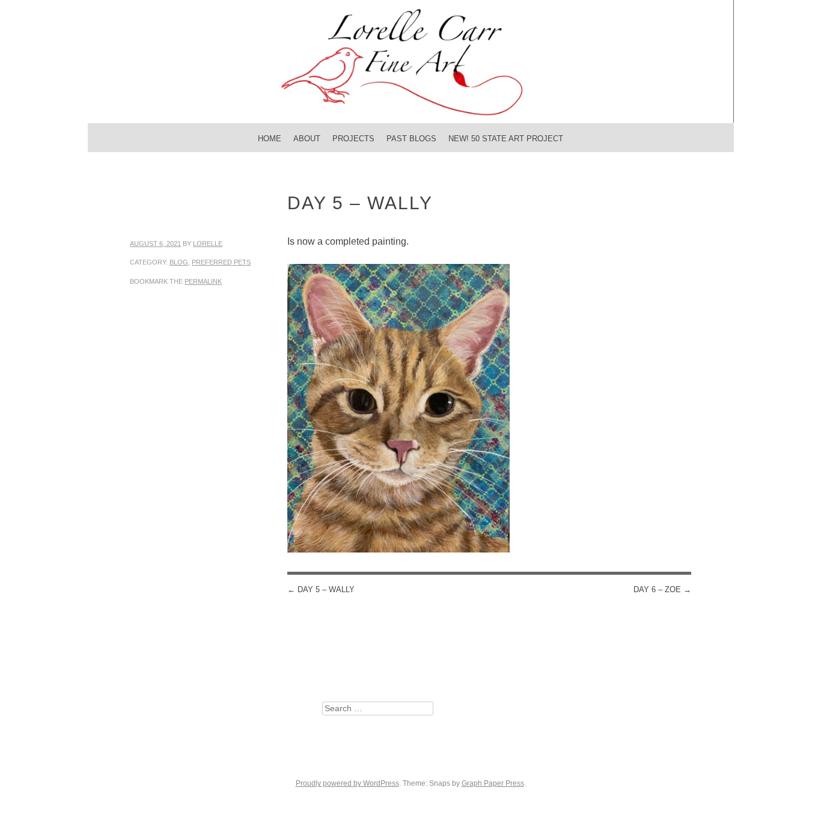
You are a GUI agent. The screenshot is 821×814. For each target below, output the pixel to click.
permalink (203, 281)
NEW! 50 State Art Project (505, 138)
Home (269, 138)
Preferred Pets (221, 262)
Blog (178, 262)
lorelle (207, 243)
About (306, 138)
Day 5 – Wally (321, 589)
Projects (353, 138)
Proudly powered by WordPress (347, 783)
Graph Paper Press (493, 783)
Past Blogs (411, 138)
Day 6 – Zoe (662, 589)
